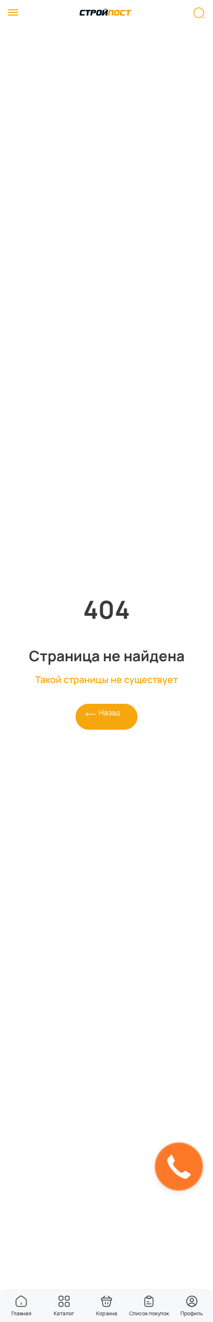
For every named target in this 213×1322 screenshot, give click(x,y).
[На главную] (105, 13)
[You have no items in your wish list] (149, 1301)
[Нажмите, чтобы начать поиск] (199, 13)
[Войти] (192, 1301)
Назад (109, 712)
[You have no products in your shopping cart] (106, 1301)
